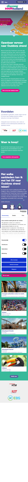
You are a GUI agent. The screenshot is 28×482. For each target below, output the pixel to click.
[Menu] (2, 2)
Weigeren (14, 269)
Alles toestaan (14, 259)
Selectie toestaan (14, 264)
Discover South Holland (14, 7)
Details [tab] (14, 215)
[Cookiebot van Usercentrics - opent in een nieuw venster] (20, 211)
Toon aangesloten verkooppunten (11, 157)
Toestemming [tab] (5, 215)
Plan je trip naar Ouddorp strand (10, 90)
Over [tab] (23, 215)
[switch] (24, 244)
